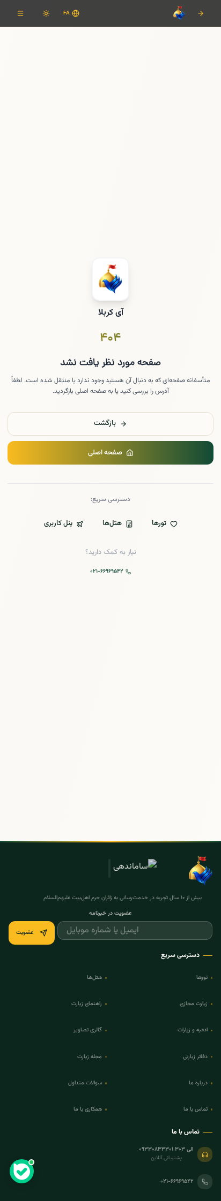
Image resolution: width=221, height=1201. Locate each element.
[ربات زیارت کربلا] (22, 1171)
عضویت (25, 932)
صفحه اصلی (105, 452)
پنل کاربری (58, 523)
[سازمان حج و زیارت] (98, 871)
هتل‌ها (112, 523)
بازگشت (105, 423)
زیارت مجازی (194, 1003)
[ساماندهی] (135, 871)
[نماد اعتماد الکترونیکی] (171, 871)
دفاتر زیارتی (195, 1056)
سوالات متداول (85, 1083)
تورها (159, 523)
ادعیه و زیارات (193, 1030)
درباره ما (198, 1083)
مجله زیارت (89, 1056)
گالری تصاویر (87, 1030)
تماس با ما (195, 1109)
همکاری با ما (87, 1109)
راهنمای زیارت (86, 1003)
